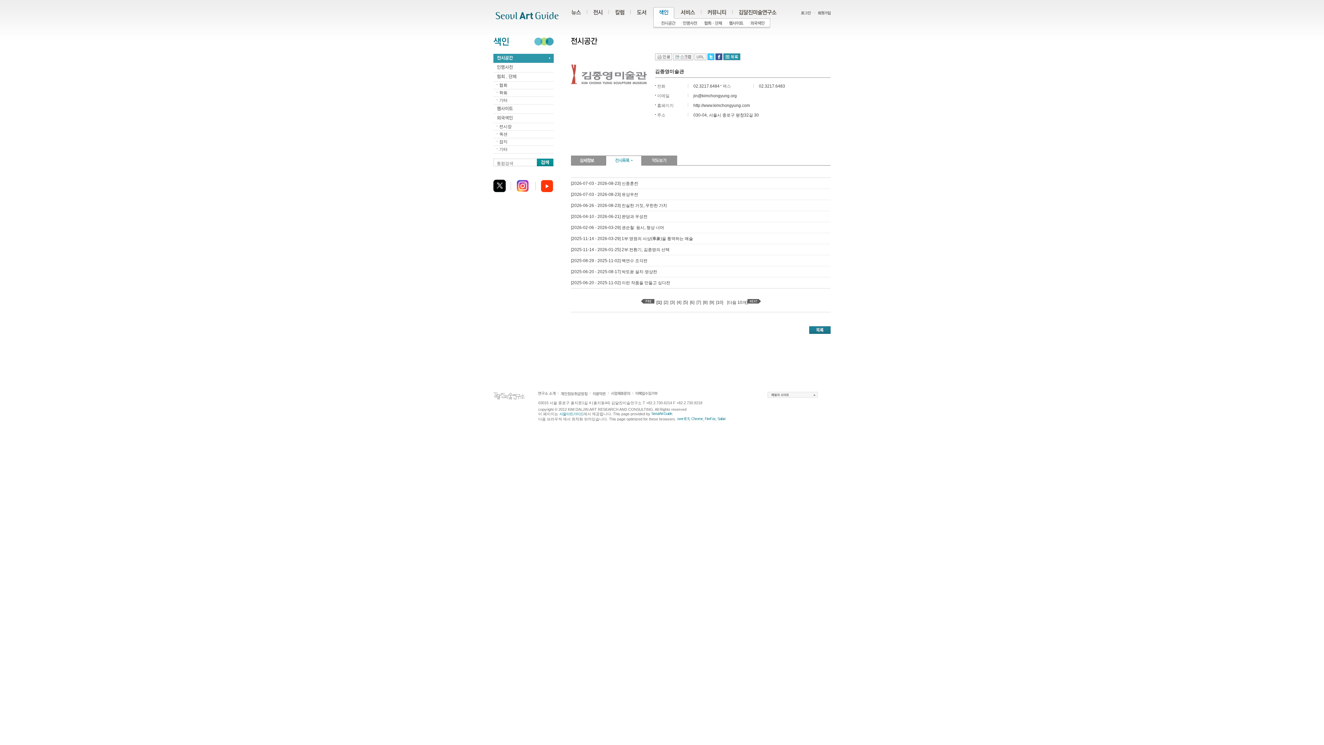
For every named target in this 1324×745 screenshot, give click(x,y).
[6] (692, 302)
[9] (712, 302)
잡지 (503, 141)
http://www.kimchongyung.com (721, 105)
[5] (685, 302)
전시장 (505, 126)
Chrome (697, 419)
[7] (698, 302)
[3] (672, 302)
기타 (503, 100)
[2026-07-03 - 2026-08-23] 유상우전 (604, 194)
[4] (679, 302)
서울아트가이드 (571, 414)
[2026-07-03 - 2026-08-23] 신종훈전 (604, 183)
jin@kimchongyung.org (715, 95)
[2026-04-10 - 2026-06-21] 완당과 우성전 (609, 216)
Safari (721, 419)
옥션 (503, 134)
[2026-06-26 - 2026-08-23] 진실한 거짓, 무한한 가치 (619, 205)
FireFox (710, 419)
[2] (666, 302)
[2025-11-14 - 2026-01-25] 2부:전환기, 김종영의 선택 (620, 249)
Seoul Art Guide (661, 413)
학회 (503, 92)
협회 (503, 85)
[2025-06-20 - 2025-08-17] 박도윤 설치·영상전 (614, 271)
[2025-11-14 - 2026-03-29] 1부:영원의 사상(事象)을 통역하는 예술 (632, 238)
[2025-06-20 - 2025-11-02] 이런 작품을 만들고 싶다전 (620, 282)
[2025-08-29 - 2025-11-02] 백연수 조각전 (609, 260)
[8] (705, 302)
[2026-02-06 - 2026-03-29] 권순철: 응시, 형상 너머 (617, 227)
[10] (719, 302)
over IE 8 (683, 419)
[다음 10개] (737, 302)
